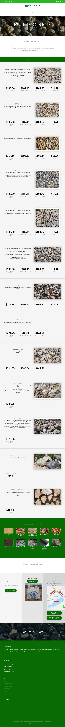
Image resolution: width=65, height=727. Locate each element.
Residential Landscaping (8, 683)
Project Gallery (7, 689)
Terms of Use (48, 721)
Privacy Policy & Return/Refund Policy (33, 721)
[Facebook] (56, 1)
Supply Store (6, 688)
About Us (16, 721)
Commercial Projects (8, 686)
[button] (32, 12)
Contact (5, 691)
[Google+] (58, 1)
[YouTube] (60, 1)
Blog (21, 721)
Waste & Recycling (7, 684)
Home (5, 681)
